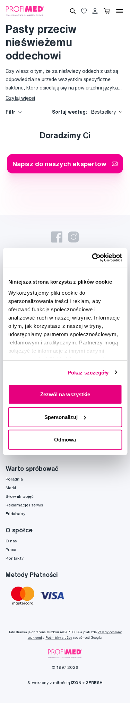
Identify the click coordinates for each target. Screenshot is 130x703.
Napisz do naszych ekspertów (59, 163)
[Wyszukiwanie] (73, 11)
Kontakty (15, 558)
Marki (11, 487)
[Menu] (119, 11)
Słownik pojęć (20, 496)
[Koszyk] (107, 11)
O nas (11, 541)
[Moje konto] (95, 11)
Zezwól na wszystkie (65, 394)
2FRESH (94, 682)
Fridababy (15, 513)
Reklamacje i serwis (24, 505)
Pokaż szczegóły (88, 372)
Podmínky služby (58, 637)
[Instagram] (73, 237)
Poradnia (14, 479)
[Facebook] (56, 237)
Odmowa (65, 440)
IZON (76, 682)
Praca (11, 549)
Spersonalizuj (61, 417)
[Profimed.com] (25, 10)
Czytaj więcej (20, 98)
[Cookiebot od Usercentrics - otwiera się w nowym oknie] (92, 257)
